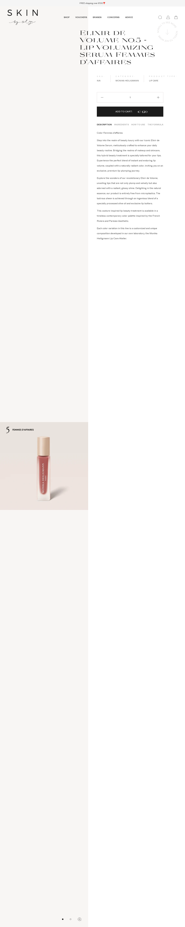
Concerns (113, 17)
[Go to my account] (168, 17)
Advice (129, 17)
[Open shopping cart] (176, 17)
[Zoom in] (79, 919)
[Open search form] (160, 17)
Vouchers (81, 17)
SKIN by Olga (22, 17)
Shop (67, 17)
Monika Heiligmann (127, 80)
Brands (97, 17)
